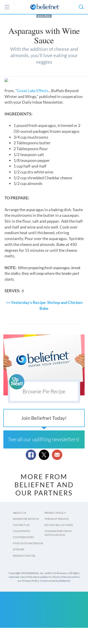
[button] (81, 7)
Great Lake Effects (33, 90)
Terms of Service (56, 519)
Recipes (44, 16)
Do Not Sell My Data (58, 525)
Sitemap (18, 549)
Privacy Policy (55, 512)
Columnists (21, 531)
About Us (19, 512)
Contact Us (21, 525)
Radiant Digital (24, 555)
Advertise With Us (26, 519)
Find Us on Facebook (28, 543)
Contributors (23, 537)
